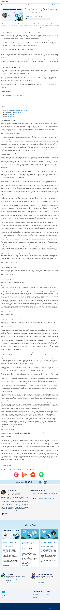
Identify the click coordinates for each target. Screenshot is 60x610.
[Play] (26, 18)
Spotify (34, 469)
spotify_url (41, 474)
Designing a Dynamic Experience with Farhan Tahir (28, 543)
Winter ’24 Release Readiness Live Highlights (44, 498)
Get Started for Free (11, 582)
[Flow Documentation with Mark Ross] (49, 534)
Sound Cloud (25, 469)
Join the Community (41, 582)
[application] (37, 19)
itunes (16, 474)
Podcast (6, 4)
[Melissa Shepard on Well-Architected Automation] (11, 534)
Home (2, 4)
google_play (24, 475)
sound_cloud (32, 474)
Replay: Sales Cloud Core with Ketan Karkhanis (44, 496)
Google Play (19, 469)
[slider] (47, 19)
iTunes (13, 469)
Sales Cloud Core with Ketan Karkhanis (42, 501)
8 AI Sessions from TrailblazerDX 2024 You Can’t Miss (46, 493)
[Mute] (44, 18)
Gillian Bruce (14, 494)
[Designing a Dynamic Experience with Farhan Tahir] (30, 534)
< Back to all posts (55, 4)
